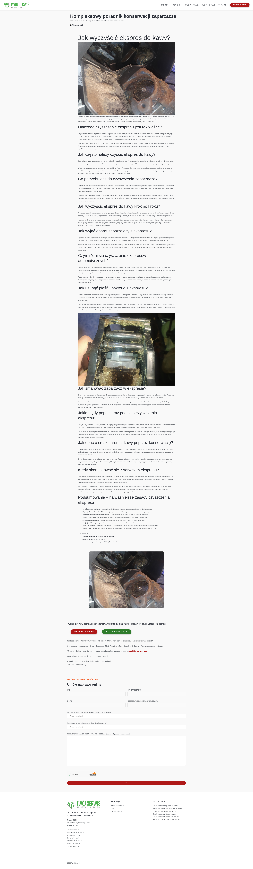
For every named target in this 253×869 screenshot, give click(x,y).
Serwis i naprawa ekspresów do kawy (165, 811)
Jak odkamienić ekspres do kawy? (94, 539)
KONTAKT (221, 5)
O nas (112, 808)
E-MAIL (69, 701)
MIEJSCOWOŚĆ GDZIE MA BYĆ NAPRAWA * (142, 701)
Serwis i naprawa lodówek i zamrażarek (166, 817)
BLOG (204, 5)
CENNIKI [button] (176, 5)
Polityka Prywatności (117, 806)
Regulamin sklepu (116, 811)
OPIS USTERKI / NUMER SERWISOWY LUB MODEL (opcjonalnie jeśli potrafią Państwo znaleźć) (99, 734)
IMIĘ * (69, 690)
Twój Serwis (74, 21)
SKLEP (188, 5)
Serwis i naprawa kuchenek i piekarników (166, 819)
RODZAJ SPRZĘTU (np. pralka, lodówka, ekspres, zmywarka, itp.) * (89, 712)
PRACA (196, 5)
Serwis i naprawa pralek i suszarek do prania (167, 808)
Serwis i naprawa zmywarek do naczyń (165, 806)
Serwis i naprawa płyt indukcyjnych (164, 814)
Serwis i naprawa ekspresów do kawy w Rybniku (98, 536)
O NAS (212, 5)
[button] (169, 4)
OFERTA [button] (164, 5)
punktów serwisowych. (138, 651)
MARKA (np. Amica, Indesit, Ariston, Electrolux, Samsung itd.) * (87, 723)
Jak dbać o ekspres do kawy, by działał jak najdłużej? (100, 542)
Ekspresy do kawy (85, 21)
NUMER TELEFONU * (134, 690)
